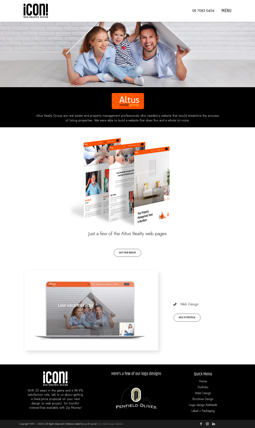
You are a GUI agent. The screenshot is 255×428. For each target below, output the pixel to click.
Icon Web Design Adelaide (110, 424)
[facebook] (201, 423)
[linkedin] (213, 423)
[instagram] (207, 423)
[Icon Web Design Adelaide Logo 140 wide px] (36, 5)
